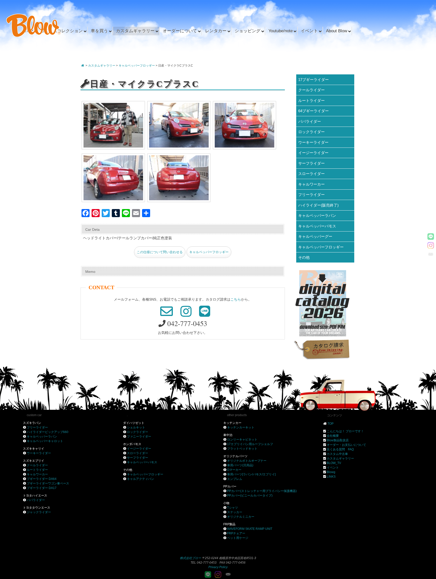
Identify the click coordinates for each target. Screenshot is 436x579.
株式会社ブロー (190, 558)
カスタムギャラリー (340, 458)
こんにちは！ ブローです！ (345, 431)
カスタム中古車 (337, 454)
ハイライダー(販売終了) (318, 205)
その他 (304, 257)
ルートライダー (311, 100)
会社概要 (333, 436)
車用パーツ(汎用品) (240, 465)
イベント (333, 467)
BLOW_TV (334, 463)
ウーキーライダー (313, 142)
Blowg (331, 472)
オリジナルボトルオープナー (246, 460)
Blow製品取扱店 (338, 440)
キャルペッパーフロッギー (209, 252)
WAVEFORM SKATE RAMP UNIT (249, 529)
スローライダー (311, 173)
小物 (226, 503)
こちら (235, 299)
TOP (331, 423)
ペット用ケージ (237, 538)
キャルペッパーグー (315, 236)
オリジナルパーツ (235, 456)
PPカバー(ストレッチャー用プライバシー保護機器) (262, 491)
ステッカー (234, 512)
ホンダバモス (132, 444)
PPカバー (229, 486)
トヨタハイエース (35, 495)
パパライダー (309, 121)
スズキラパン (32, 423)
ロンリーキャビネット (242, 439)
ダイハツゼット (133, 423)
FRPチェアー (236, 533)
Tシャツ (232, 507)
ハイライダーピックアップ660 (47, 432)
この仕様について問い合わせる (160, 252)
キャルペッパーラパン (317, 215)
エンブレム (234, 479)
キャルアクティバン (140, 479)
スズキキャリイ (33, 448)
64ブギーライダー (313, 111)
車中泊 (227, 435)
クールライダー (311, 90)
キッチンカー (232, 423)
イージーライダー (313, 153)
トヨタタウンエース (36, 507)
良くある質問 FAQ (340, 449)
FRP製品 (229, 524)
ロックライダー (311, 132)
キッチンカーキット (240, 427)
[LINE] (430, 236)
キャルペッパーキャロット (45, 441)
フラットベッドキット (242, 448)
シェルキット (136, 427)
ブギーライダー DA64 (42, 479)
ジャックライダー (39, 512)
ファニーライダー (139, 436)
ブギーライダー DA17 (42, 488)
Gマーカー (234, 470)
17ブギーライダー (313, 79)
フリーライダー (311, 194)
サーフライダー (311, 163)
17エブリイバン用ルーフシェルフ (250, 444)
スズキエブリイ (33, 460)
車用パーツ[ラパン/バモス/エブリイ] (251, 474)
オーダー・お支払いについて (346, 445)
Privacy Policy (218, 567)
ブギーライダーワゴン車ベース (48, 483)
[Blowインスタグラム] (430, 245)
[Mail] (430, 254)
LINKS (331, 476)
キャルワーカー (311, 184)
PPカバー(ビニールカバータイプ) (249, 495)
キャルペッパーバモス (317, 226)
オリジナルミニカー (240, 516)
